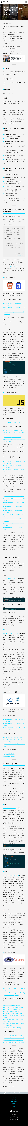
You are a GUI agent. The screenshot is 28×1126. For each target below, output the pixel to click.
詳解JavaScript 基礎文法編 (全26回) (13, 430)
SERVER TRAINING (14, 1101)
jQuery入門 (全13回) (9, 754)
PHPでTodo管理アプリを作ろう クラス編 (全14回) (14, 1020)
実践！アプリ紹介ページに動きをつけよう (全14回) (14, 466)
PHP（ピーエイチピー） (9, 808)
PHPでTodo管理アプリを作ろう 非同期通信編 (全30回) (14, 1024)
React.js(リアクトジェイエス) (10, 633)
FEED (8, 1092)
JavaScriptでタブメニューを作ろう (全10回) (14, 724)
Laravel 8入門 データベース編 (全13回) (14, 1038)
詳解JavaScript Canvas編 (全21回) (13, 737)
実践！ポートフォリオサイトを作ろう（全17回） (14, 304)
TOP (3, 1092)
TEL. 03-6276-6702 (14, 1119)
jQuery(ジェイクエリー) (9, 578)
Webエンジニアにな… (17, 1092)
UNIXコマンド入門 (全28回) (11, 995)
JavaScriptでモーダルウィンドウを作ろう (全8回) (14, 720)
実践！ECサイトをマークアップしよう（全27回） (14, 313)
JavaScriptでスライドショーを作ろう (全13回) (14, 520)
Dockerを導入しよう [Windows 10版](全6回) (14, 989)
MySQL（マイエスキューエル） (11, 875)
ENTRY (14, 1106)
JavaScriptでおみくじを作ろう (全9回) (14, 496)
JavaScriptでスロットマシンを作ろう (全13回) (14, 524)
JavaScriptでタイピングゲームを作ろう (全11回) (14, 511)
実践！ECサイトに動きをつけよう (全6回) (14, 470)
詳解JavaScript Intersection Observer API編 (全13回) (14, 440)
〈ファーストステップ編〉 (10, 266)
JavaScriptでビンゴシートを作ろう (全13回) (14, 499)
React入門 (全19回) (9, 756)
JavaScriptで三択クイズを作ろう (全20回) (14, 515)
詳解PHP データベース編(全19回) (13, 1013)
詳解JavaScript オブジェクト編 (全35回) (14, 433)
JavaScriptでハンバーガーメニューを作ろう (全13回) (14, 728)
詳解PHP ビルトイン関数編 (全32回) (13, 1007)
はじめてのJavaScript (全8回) (12, 422)
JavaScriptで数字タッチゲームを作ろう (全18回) (14, 528)
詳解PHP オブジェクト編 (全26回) (13, 1009)
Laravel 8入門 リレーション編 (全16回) (14, 1042)
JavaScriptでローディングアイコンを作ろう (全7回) (14, 741)
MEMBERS (14, 1103)
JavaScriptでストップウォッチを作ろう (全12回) (14, 507)
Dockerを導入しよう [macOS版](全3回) (14, 993)
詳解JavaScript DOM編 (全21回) (12, 437)
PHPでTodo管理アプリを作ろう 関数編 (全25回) (14, 1016)
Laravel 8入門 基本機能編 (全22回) (13, 1035)
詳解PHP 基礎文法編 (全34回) (12, 1005)
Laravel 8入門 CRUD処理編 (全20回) (13, 1040)
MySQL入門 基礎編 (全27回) (11, 1011)
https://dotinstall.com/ (19, 255)
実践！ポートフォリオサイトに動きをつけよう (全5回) (14, 462)
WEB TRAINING (14, 1099)
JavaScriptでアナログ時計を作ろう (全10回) (14, 745)
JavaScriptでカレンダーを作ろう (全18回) (14, 503)
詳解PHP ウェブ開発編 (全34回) (12, 1028)
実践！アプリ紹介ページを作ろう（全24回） (14, 308)
